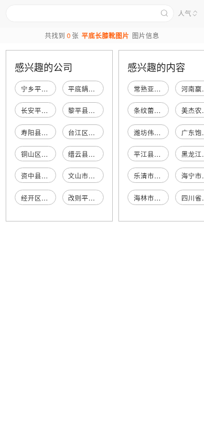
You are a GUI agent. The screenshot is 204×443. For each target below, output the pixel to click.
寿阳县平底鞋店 (45, 132)
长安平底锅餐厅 (45, 110)
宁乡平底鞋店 (41, 88)
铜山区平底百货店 (48, 153)
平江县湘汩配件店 (161, 153)
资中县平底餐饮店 (48, 175)
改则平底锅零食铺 (95, 197)
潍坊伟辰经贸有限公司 (168, 132)
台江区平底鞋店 (92, 132)
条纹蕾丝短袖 (154, 110)
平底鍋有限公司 (92, 88)
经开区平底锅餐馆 (48, 197)
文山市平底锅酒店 (95, 175)
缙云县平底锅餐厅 (95, 153)
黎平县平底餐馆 (92, 110)
